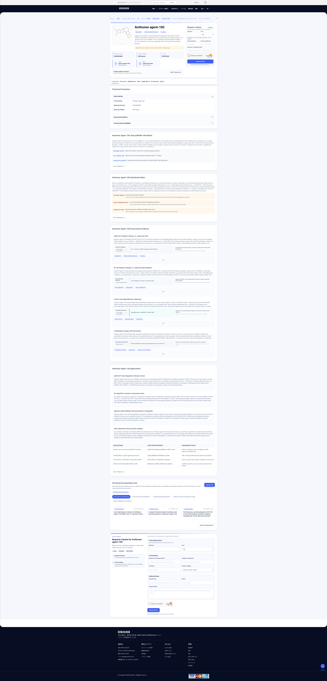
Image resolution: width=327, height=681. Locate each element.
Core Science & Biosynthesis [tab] (121, 496)
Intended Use (152, 579)
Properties (115, 81)
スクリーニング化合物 (146, 647)
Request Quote (200, 61)
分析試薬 (143, 653)
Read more (137, 43)
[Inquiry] (323, 666)
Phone (183, 579)
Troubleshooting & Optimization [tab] (161, 496)
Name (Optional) (191, 41)
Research (175, 8)
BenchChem (124, 8)
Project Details (153, 586)
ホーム (112, 18)
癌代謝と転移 (166, 18)
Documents (155, 81)
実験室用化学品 (145, 650)
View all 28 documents (206, 525)
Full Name (151, 566)
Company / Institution (188, 558)
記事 (196, 8)
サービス (183, 8)
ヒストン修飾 (146, 18)
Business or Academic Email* (194, 47)
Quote (162, 81)
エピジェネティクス (129, 18)
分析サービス (168, 650)
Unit (183, 545)
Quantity (151, 545)
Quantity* (189, 31)
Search (172, 2)
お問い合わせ (191, 659)
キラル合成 (167, 656)
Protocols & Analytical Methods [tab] (141, 496)
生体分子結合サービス (170, 653)
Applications (146, 81)
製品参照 (190, 8)
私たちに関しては (192, 656)
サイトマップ (191, 662)
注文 (202, 8)
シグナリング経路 (163, 8)
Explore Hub (209, 485)
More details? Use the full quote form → (200, 64)
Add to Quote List (175, 72)
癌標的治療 (156, 18)
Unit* (202, 31)
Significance (132, 81)
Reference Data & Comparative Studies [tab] (184, 496)
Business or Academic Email (157, 558)
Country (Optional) (206, 41)
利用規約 (190, 665)
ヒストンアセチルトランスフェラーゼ (184, 18)
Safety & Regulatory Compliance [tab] (122, 501)
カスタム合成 (168, 647)
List (205, 3)
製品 (154, 8)
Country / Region (186, 566)
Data (138, 81)
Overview (123, 81)
